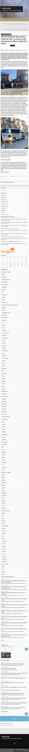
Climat (3, 327)
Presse (3, 505)
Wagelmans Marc (5, 634)
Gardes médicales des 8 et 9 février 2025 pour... (14, 698)
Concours (4, 343)
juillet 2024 (3, 210)
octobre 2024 (4, 204)
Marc (2, 628)
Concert (3, 340)
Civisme (3, 325)
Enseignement (5, 391)
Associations (4, 294)
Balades (3, 299)
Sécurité (3, 523)
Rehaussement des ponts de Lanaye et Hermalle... (14, 673)
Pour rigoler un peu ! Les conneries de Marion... (11, 219)
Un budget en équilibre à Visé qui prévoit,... (12, 693)
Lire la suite (3, 190)
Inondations (4, 444)
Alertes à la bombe (6, 279)
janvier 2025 (4, 199)
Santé (3, 518)
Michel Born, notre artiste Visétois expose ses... (13, 678)
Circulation (4, 320)
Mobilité (3, 480)
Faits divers (4, 406)
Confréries (4, 348)
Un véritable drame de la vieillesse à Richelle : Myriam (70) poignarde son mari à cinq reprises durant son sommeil (16, 29)
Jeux (3, 447)
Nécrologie (4, 492)
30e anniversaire (4, 236)
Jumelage (4, 452)
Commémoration (5, 332)
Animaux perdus (5, 284)
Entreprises (4, 393)
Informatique (4, 442)
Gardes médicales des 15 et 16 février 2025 (12, 682)
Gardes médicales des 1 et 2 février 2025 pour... (14, 707)
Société (3, 528)
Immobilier (4, 432)
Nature (3, 490)
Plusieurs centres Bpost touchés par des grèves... (14, 702)
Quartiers (4, 508)
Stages (3, 538)
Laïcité (3, 459)
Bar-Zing (16, 228)
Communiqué (4, 338)
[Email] (14, 719)
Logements (4, 467)
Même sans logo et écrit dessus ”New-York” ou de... (12, 233)
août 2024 (3, 208)
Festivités (4, 409)
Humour (3, 429)
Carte (2, 640)
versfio (3, 598)
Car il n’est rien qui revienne (7, 243)
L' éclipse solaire (4, 241)
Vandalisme (4, 561)
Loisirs (3, 470)
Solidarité (4, 531)
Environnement (5, 396)
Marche (3, 475)
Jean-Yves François (6, 580)
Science (3, 520)
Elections (4, 383)
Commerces (4, 335)
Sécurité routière (5, 525)
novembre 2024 (4, 203)
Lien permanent (5, 176)
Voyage (3, 571)
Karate (3, 457)
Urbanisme (4, 556)
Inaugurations (5, 434)
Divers (3, 371)
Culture (3, 363)
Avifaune (3, 297)
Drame (3, 376)
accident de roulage (6, 272)
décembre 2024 (4, 201)
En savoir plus (10, 750)
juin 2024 (3, 212)
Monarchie (4, 482)
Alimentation (4, 282)
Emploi (3, 386)
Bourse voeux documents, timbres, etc (10, 305)
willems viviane (5, 592)
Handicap (4, 424)
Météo (3, 477)
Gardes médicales (5, 416)
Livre (3, 465)
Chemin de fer (5, 317)
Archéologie (4, 287)
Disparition (4, 368)
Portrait (3, 503)
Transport (4, 551)
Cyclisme (4, 365)
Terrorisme (4, 541)
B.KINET (3, 604)
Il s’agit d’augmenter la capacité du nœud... (10, 225)
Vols (2, 569)
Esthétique (4, 401)
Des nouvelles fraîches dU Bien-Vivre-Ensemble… (11, 230)
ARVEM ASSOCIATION (15, 241)
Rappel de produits (6, 510)
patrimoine (4, 495)
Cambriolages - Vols (6, 312)
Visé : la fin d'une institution (8, 668)
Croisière (4, 360)
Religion (3, 513)
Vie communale (5, 564)
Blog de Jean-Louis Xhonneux (16, 236)
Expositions (4, 404)
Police (3, 498)
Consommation (5, 350)
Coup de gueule (5, 358)
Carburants (4, 315)
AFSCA (3, 274)
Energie (3, 388)
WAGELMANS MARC (6, 586)
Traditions (4, 548)
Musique (3, 487)
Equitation (4, 398)
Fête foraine (4, 411)
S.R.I (2, 515)
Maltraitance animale (6, 472)
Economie (4, 381)
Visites (3, 566)
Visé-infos (6, 8)
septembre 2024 (4, 206)
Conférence (4, 345)
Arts (2, 292)
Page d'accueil (25, 26)
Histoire (3, 426)
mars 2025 (3, 195)
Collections (4, 330)
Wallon (3, 574)
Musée (3, 485)
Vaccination (4, 559)
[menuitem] (14, 24)
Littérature (4, 462)
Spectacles (4, 533)
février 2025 (3, 197)
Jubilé (3, 449)
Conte (3, 353)
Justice (3, 454)
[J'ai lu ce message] (27, 748)
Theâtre (3, 543)
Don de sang (4, 373)
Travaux (3, 553)
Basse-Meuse (4, 302)
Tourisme (4, 546)
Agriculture (4, 277)
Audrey (3, 610)
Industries (4, 439)
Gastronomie (4, 419)
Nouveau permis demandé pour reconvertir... (13, 663)
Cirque (3, 322)
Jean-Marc (3, 616)
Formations (4, 414)
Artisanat (4, 289)
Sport (3, 536)
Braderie (3, 307)
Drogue (3, 378)
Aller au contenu (4, 1)
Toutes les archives (5, 214)
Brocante (4, 310)
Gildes (3, 421)
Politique (4, 500)
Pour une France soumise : (6, 228)
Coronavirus (4, 355)
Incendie (3, 437)
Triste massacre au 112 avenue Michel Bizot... (11, 238)
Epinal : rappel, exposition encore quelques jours (11, 222)
